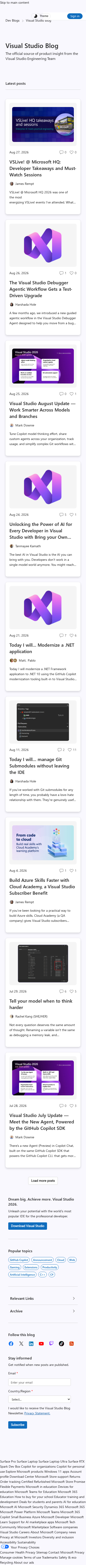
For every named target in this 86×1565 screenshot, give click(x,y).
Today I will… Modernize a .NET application (41, 648)
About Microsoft (42, 1532)
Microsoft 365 (75, 1507)
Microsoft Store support (52, 1476)
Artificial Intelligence (22, 1274)
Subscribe (17, 1424)
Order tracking (10, 1481)
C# (51, 1274)
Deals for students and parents (40, 1502)
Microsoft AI (8, 1507)
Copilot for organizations (38, 1466)
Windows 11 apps (56, 1471)
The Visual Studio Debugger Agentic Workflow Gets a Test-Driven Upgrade (40, 288)
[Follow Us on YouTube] (41, 1343)
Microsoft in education (41, 1486)
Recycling (6, 1562)
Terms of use (32, 1557)
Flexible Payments (12, 1486)
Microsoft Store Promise (68, 1481)
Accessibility (8, 1542)
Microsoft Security (30, 1507)
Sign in (74, 16)
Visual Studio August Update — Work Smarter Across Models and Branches (42, 409)
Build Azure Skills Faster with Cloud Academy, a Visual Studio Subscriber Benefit (42, 886)
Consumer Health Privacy (17, 1552)
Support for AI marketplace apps (31, 1522)
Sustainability (26, 1542)
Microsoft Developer (55, 1517)
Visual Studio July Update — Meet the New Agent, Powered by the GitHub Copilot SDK (41, 1121)
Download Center (22, 1476)
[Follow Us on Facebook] (11, 1343)
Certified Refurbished (35, 1481)
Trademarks (50, 1557)
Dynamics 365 (54, 1507)
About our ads (24, 1562)
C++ (42, 1274)
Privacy (79, 1552)
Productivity (49, 1267)
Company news (65, 1532)
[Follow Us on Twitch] (51, 1343)
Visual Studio (9, 1532)
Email (13, 1373)
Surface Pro (8, 1461)
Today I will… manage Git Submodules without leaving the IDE (39, 765)
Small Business (21, 1517)
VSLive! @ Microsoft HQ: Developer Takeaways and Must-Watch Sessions (42, 168)
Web (72, 1260)
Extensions (31, 1267)
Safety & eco (67, 1557)
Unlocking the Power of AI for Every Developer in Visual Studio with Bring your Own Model (40, 530)
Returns (74, 1476)
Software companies (64, 1527)
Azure (36, 1517)
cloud (60, 1260)
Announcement (42, 1260)
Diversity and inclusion (58, 1537)
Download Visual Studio (27, 1226)
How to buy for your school (34, 1497)
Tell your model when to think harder (40, 1004)
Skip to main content (14, 2)
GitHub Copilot (19, 1260)
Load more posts (43, 1180)
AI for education (74, 1502)
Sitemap (41, 1552)
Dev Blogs (12, 20)
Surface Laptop (27, 1461)
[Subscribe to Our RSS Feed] (71, 1343)
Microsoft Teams (48, 1512)
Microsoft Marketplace (33, 1527)
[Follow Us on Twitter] (21, 1343)
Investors (35, 1537)
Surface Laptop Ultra (53, 1461)
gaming (14, 1267)
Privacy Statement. (37, 1413)
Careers (24, 1532)
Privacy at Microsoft (14, 1537)
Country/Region (20, 1391)
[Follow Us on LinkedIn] (31, 1343)
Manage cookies (11, 1557)
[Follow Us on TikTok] (61, 1343)
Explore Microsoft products (24, 1471)
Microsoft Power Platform (18, 1512)
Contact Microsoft (61, 1552)
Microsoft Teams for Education (36, 1491)
